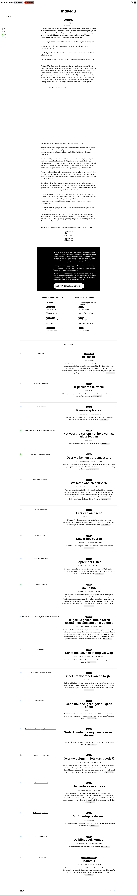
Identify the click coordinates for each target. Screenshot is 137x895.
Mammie (89, 861)
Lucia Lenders (98, 461)
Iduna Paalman (84, 762)
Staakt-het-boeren (89, 538)
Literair (89, 384)
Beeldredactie (84, 414)
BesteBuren (72, 28)
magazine (18, 2)
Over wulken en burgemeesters (89, 457)
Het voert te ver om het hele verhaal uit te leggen (89, 435)
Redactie (90, 390)
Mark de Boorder (90, 739)
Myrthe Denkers (96, 864)
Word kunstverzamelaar (67, 286)
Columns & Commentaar (89, 857)
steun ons (29, 2)
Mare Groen (84, 790)
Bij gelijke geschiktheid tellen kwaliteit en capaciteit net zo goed (88, 621)
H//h (22, 891)
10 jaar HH (89, 357)
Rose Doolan (90, 820)
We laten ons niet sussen (89, 483)
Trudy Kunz (84, 566)
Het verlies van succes (89, 786)
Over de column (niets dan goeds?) (89, 758)
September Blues (89, 562)
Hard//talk (89, 616)
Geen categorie (89, 353)
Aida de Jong (97, 414)
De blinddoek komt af (89, 839)
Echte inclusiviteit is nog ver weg (89, 652)
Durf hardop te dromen (88, 816)
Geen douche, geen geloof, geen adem (89, 705)
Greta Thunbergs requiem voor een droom (89, 734)
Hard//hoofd (7, 2)
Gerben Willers (81, 656)
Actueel (89, 407)
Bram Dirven (96, 566)
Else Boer (90, 680)
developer (90, 360)
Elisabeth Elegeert (84, 461)
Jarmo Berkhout (84, 487)
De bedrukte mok (68, 240)
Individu (68, 11)
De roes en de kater (68, 237)
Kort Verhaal (68, 20)
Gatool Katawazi (84, 626)
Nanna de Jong (95, 591)
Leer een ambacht (89, 513)
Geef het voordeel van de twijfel (89, 676)
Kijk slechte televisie (89, 387)
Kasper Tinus (98, 626)
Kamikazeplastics (89, 410)
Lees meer (109, 373)
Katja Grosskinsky (97, 542)
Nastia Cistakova (97, 843)
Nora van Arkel (90, 517)
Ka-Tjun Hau (97, 487)
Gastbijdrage (70, 23)
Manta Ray (88, 587)
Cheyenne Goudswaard (97, 656)
